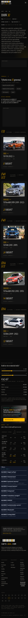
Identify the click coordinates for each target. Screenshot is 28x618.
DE (9, 595)
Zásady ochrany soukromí (22, 564)
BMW (6, 11)
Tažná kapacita (5, 92)
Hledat (2, 571)
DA (5, 600)
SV (21, 598)
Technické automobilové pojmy (4, 583)
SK (12, 598)
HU (15, 598)
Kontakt (12, 565)
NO (18, 598)
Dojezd (13, 92)
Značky (2, 569)
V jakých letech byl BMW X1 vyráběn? (12, 101)
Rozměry (19, 88)
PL (5, 598)
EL (25, 598)
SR (21, 595)
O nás (12, 562)
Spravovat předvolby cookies (22, 583)
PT (2, 598)
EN (2, 595)
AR (9, 600)
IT (18, 595)
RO (5, 595)
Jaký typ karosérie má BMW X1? (10, 102)
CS (9, 598)
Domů (2, 11)
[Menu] (25, 2)
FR (12, 595)
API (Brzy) (13, 567)
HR (25, 595)
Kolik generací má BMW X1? (10, 99)
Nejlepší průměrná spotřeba (8, 88)
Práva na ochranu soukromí (22, 578)
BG (2, 600)
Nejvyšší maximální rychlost (8, 85)
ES (15, 595)
